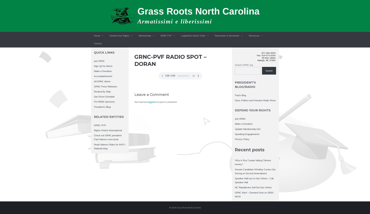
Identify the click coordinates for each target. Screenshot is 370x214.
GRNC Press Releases (105, 86)
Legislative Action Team (193, 35)
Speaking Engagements (247, 134)
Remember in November (227, 35)
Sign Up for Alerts (103, 66)
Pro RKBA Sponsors (104, 101)
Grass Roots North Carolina (198, 11)
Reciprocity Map (102, 91)
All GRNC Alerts (102, 81)
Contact (98, 43)
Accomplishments (103, 76)
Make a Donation (103, 71)
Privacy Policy (242, 139)
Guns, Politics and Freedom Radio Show (255, 100)
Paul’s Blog (240, 95)
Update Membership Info (248, 129)
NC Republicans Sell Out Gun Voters (253, 187)
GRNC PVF (166, 35)
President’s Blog (102, 106)
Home (97, 35)
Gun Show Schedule (104, 96)
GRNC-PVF (100, 125)
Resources (254, 35)
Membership (145, 35)
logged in (152, 101)
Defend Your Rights (119, 35)
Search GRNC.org (244, 64)
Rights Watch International (108, 130)
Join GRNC (99, 61)
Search (269, 70)
